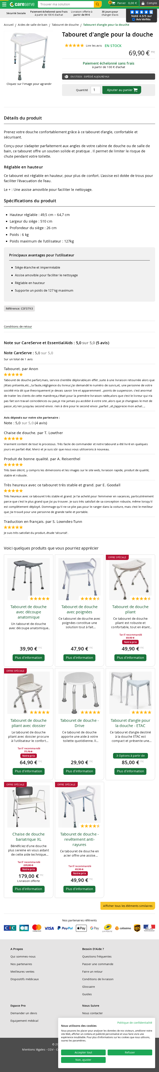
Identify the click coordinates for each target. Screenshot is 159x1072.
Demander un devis (23, 1013)
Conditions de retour (18, 326)
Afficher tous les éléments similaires (127, 906)
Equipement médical (24, 1020)
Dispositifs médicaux (24, 979)
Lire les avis (94, 45)
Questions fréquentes (96, 956)
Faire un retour (92, 971)
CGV (50, 1049)
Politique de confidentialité (134, 1022)
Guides (87, 994)
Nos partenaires (21, 964)
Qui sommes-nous (22, 956)
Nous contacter (92, 1013)
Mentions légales (33, 1049)
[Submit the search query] (98, 4)
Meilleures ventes (22, 971)
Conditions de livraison (97, 979)
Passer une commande (97, 964)
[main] (79, 468)
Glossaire (88, 986)
